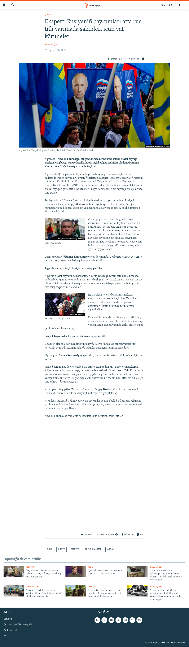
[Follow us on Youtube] (111, 620)
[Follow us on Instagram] (125, 620)
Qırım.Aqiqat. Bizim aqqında (18, 625)
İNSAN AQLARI (156, 567)
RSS (6, 636)
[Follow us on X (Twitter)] (104, 620)
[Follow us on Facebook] (97, 620)
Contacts (8, 619)
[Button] (113, 59)
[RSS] (132, 620)
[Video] (179, 5)
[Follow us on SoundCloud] (118, 620)
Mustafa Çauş (52, 44)
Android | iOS (10, 630)
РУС (163, 5)
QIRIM (48, 14)
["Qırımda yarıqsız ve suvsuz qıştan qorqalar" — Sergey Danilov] (75, 571)
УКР (171, 5)
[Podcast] (139, 620)
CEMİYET (30, 567)
